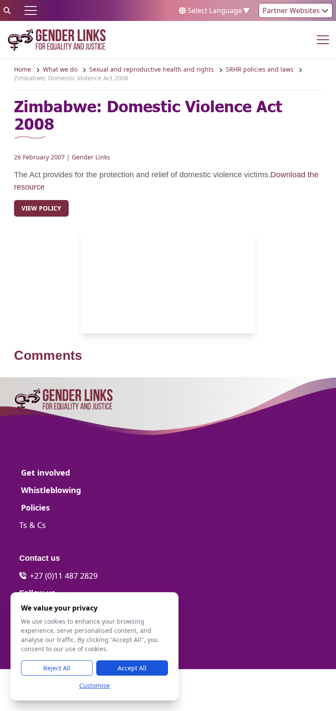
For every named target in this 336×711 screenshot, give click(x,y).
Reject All (56, 668)
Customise (94, 685)
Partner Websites (292, 10)
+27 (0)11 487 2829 (64, 575)
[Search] (7, 10)
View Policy (41, 208)
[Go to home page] (56, 40)
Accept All (132, 668)
